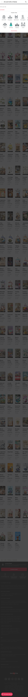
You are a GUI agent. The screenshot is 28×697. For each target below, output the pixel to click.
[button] (26, 2)
